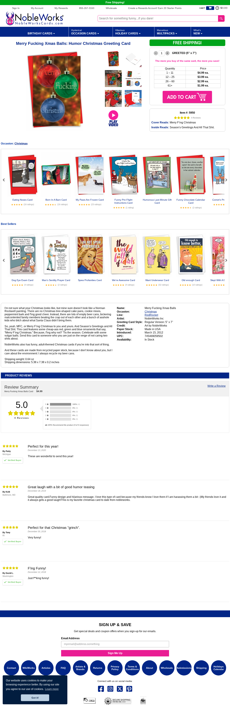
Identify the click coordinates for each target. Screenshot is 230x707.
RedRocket (151, 315)
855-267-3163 (86, 8)
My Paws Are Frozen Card (90, 199)
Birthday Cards (40, 33)
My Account (37, 8)
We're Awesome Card (123, 280)
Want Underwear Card (157, 280)
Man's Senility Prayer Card (56, 280)
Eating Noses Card (22, 199)
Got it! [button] (35, 697)
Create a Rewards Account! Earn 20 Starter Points (155, 8)
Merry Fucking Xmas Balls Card (18, 391)
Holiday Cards (126, 32)
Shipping (201, 668)
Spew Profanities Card (90, 280)
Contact (11, 668)
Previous (5, 180)
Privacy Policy (115, 668)
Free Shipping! (115, 2)
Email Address (70, 638)
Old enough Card (191, 280)
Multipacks (166, 32)
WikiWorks (29, 668)
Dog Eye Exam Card (22, 280)
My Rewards (61, 8)
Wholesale (111, 8)
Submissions (184, 668)
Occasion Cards (83, 32)
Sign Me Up (115, 653)
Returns (97, 668)
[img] (182, 117)
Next (224, 180)
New (197, 32)
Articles (46, 668)
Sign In (16, 8)
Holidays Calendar (218, 668)
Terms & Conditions (132, 668)
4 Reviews (196, 118)
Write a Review (216, 386)
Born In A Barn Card (56, 199)
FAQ (63, 668)
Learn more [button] (52, 689)
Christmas (21, 143)
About (149, 668)
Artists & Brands (80, 668)
